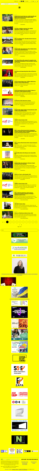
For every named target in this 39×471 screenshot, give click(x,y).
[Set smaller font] (33, 1)
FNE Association (24, 463)
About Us (17, 469)
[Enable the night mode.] (19, 1)
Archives (33, 463)
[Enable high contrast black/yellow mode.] (23, 1)
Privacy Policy (7, 469)
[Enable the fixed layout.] (29, 1)
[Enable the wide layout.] (30, 1)
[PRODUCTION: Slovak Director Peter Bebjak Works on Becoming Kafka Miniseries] (7, 50)
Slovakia (16, 14)
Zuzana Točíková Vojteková (24, 199)
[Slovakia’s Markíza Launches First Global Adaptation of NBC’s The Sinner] (7, 30)
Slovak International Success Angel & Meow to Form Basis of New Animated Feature (24, 91)
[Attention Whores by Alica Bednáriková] (7, 214)
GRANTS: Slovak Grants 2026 (20, 120)
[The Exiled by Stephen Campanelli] (7, 131)
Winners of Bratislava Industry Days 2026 (23, 213)
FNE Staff (22, 34)
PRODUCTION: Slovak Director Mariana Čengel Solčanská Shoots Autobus (24, 163)
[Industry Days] (7, 194)
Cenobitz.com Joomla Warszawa (23, 469)
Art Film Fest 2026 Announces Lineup (22, 100)
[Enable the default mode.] (17, 1)
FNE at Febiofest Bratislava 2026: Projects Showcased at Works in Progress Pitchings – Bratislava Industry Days (24, 193)
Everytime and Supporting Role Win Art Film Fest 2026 (25, 72)
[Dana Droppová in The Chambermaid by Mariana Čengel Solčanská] (7, 164)
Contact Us (13, 469)
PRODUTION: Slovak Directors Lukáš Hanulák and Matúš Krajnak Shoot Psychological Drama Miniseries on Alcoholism (25, 17)
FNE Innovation (24, 464)
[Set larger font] (37, 1)
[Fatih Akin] (7, 72)
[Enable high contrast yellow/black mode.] (25, 1)
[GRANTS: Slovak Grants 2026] (7, 121)
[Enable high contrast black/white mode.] (21, 1)
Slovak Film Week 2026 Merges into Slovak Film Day (25, 153)
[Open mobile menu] (19, 7)
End (21, 225)
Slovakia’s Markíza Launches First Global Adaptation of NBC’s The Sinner (23, 29)
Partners (10, 469)
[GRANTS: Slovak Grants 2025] (7, 185)
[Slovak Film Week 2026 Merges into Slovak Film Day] (7, 154)
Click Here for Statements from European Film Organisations (19, 299)
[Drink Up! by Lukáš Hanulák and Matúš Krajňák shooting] (7, 17)
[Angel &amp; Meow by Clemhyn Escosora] (7, 92)
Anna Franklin (23, 138)
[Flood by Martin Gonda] (7, 40)
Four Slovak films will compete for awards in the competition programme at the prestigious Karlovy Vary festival (25, 61)
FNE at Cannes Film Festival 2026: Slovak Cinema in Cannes (25, 143)
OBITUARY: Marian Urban (19, 203)
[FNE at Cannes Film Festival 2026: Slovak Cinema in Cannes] (7, 144)
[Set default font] (35, 1)
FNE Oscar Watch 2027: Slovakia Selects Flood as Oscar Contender (25, 39)
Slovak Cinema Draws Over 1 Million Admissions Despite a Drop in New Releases (25, 82)
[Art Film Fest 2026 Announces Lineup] (7, 102)
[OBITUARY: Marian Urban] (7, 205)
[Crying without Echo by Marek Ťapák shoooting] (7, 111)
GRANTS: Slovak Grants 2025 (20, 183)
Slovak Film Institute (23, 67)
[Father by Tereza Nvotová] (7, 83)
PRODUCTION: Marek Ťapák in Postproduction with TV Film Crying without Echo (25, 110)
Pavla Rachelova (23, 24)
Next (19, 225)
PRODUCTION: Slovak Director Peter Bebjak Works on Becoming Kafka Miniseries (25, 49)
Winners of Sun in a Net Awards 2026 (22, 174)
